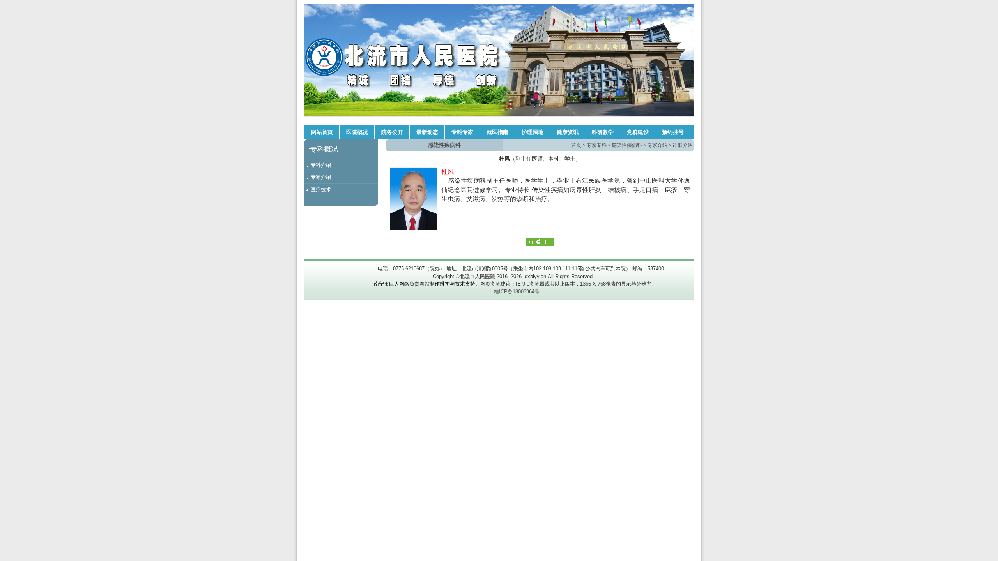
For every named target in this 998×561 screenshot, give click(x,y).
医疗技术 (321, 189)
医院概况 (357, 132)
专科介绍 (321, 165)
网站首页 (322, 132)
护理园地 (532, 132)
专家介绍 (321, 177)
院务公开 (392, 132)
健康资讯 (568, 132)
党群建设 (638, 132)
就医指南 (497, 132)
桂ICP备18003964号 (517, 292)
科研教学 (603, 132)
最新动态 (427, 132)
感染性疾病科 (627, 145)
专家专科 (596, 145)
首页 (576, 145)
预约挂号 (673, 132)
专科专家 (462, 132)
